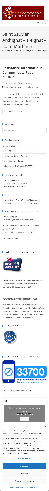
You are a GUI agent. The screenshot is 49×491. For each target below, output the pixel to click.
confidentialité (32, 487)
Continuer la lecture (16, 112)
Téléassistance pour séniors (13, 186)
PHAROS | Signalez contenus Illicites (17, 390)
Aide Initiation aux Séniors (13, 180)
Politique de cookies (17, 487)
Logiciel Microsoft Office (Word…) (15, 183)
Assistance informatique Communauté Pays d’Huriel (22, 72)
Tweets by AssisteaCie (24, 414)
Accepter (24, 465)
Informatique (12, 87)
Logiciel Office (8, 151)
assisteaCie (11, 83)
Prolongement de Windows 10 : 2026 (17, 166)
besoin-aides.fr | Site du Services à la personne (21, 200)
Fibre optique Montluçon (12, 161)
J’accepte (24, 419)
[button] (45, 425)
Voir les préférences (24, 481)
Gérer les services (24, 458)
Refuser (24, 473)
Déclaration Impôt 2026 (11, 146)
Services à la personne (30, 87)
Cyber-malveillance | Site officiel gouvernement (21, 203)
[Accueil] (3, 50)
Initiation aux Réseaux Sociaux (14, 156)
